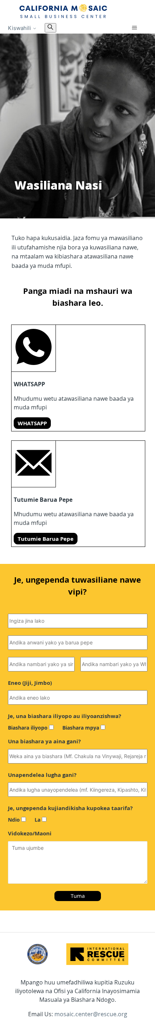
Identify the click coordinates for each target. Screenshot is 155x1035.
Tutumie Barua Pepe (46, 538)
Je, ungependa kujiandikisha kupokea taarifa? (70, 808)
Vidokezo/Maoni (30, 833)
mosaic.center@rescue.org (90, 1014)
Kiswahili (20, 28)
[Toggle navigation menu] (134, 28)
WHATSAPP (32, 423)
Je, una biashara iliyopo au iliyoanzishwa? (64, 715)
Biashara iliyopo (28, 727)
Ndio (14, 819)
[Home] (63, 11)
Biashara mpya (80, 727)
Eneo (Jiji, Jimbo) (30, 682)
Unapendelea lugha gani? (42, 774)
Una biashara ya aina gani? (44, 741)
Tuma (78, 895)
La (37, 819)
